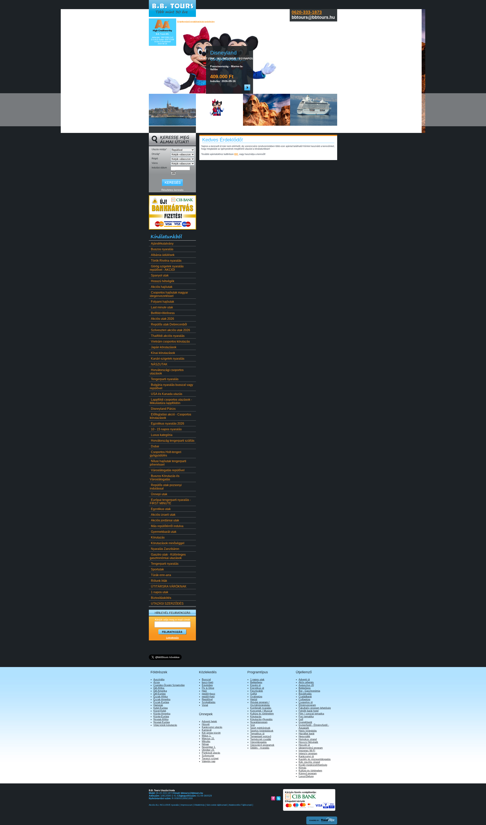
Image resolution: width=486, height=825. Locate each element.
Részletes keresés (172, 189)
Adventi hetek (209, 721)
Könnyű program (308, 773)
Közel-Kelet (159, 710)
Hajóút (253, 699)
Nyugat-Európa (161, 722)
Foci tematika (306, 716)
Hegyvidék (304, 736)
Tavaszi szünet (210, 758)
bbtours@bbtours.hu (192, 793)
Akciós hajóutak (161, 286)
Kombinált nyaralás (260, 708)
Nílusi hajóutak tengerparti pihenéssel (168, 462)
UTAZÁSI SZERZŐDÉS (167, 603)
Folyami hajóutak (162, 301)
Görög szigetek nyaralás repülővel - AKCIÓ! (167, 268)
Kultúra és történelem (262, 713)
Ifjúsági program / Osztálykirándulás (260, 704)
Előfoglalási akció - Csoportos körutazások (170, 416)
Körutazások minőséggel (167, 543)
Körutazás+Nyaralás (261, 719)
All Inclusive (226, 58)
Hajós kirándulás (308, 730)
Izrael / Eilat (272, 58)
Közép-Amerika (161, 713)
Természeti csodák (260, 739)
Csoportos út (306, 702)
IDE (236, 154)
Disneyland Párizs (163, 408)
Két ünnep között (211, 732)
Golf (301, 719)
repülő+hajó (208, 696)
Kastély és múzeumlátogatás (315, 759)
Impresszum (186, 805)
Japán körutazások (163, 347)
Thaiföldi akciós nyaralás (168, 335)
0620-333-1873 (307, 12)
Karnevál (206, 730)
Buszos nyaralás (162, 249)
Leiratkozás (172, 637)
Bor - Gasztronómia (309, 690)
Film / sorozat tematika (311, 713)
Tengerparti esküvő (260, 736)
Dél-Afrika (158, 688)
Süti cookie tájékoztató (216, 805)
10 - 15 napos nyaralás (166, 429)
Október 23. (208, 749)
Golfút (253, 693)
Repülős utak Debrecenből (169, 324)
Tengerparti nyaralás (164, 379)
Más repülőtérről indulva (167, 526)
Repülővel (207, 699)
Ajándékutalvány (162, 243)
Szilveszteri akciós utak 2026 (170, 330)
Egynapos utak (249, 58)
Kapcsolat (315, 58)
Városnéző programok (262, 745)
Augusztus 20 (306, 685)
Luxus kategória (161, 435)
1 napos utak (159, 592)
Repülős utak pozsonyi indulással (166, 486)
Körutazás (158, 537)
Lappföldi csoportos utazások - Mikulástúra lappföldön (171, 401)
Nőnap (205, 744)
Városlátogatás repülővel (168, 470)
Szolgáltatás (208, 702)
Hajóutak (158, 705)
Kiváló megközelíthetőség (313, 764)
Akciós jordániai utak (165, 520)
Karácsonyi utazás (212, 727)
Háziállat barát (306, 733)
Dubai (155, 446)
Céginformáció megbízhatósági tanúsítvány (196, 22)
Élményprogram (307, 705)
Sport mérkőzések (260, 727)
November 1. (209, 747)
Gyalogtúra (256, 696)
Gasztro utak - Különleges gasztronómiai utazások (168, 556)
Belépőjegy (256, 682)
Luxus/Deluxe (306, 776)
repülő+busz (208, 693)
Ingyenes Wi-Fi (307, 750)
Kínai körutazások (163, 352)
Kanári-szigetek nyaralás (167, 358)
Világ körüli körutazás (165, 725)
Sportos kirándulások (261, 730)
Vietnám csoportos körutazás (170, 341)
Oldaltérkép (199, 805)
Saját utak (206, 58)
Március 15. (208, 738)
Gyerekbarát (305, 722)
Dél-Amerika (160, 690)
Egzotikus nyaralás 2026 (167, 423)
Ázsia (156, 682)
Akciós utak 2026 (162, 318)
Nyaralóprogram (258, 722)
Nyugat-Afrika (160, 719)
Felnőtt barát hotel (309, 710)
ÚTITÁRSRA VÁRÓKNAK (168, 586)
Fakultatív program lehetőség (315, 708)
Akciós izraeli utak (163, 514)
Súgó (329, 58)
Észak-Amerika (161, 699)
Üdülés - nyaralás (259, 747)
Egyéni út (255, 685)
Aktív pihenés (306, 682)
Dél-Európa (159, 693)
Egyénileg (207, 685)
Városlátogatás (258, 742)
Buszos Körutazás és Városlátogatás (164, 477)
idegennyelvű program (311, 747)
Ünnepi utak (159, 494)
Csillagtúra (304, 699)
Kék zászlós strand (309, 762)
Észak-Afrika (160, 696)
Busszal (206, 679)
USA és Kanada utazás (166, 394)
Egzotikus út (257, 688)
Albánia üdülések (162, 255)
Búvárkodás (305, 693)
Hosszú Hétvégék (308, 742)
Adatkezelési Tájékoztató (240, 805)
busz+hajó (207, 682)
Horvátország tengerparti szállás (172, 440)
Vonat (205, 705)
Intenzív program (308, 753)
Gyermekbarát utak (163, 531)
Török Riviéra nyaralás (166, 260)
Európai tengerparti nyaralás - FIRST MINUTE (170, 501)
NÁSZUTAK (159, 364)
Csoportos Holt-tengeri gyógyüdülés (165, 453)
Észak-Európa (161, 702)
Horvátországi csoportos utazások (167, 371)
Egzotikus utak (161, 509)
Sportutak (157, 569)
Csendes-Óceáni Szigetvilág (169, 685)
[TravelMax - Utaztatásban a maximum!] (321, 823)
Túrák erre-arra (161, 575)
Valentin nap (208, 761)
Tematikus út (257, 733)
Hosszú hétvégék (162, 281)
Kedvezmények (294, 58)
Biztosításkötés (161, 597)
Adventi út (304, 679)
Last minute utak (162, 307)
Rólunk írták (159, 580)
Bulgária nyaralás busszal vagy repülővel (171, 386)
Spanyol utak (160, 275)
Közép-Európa (161, 716)
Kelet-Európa (160, 708)
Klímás (302, 767)
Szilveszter (208, 755)
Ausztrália (158, 679)
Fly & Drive (208, 688)
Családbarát (305, 696)
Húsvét (206, 724)
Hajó (204, 690)
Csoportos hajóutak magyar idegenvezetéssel (169, 294)
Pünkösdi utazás (211, 752)
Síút (252, 725)
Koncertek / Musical (261, 710)
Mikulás (206, 741)
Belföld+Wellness (163, 313)
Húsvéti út (304, 745)
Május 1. (206, 735)
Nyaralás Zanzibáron (165, 548)
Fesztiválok (256, 690)
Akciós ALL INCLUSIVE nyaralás (164, 805)
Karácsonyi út (306, 756)
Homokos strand (308, 739)
